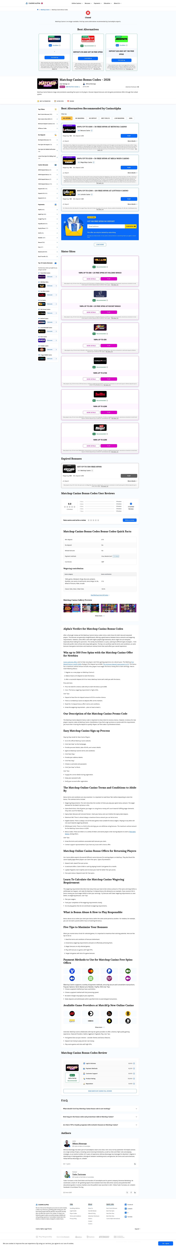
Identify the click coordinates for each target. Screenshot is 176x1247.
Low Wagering (119, 118)
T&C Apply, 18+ (97, 68)
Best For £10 (105, 118)
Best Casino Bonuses (111, 1208)
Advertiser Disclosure (93, 1216)
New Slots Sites (110, 1213)
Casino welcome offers (70, 662)
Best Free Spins (110, 1211)
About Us (90, 1208)
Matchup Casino (45, 9)
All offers (67, 118)
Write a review (129, 520)
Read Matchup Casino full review (99, 595)
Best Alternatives (45, 101)
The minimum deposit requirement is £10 (116, 664)
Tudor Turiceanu (79, 1174)
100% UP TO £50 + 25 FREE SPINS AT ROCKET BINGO (100, 306)
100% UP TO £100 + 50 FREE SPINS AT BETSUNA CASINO (102, 127)
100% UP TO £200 (100, 406)
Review (72, 101)
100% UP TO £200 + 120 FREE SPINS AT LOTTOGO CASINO (102, 190)
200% (130, 118)
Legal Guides (73, 1211)
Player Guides (73, 1213)
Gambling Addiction (75, 1208)
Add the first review (72, 87)
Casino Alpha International (113, 1218)
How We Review (92, 1211)
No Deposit (93, 118)
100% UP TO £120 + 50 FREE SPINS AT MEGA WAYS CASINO (103, 158)
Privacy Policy (73, 1218)
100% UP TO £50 (100, 339)
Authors (90, 1218)
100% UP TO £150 (100, 373)
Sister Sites (60, 101)
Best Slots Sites (110, 1216)
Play (129, 136)
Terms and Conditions (75, 1216)
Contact (90, 1221)
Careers (90, 1223)
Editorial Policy (92, 1213)
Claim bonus (130, 226)
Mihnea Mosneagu (91, 84)
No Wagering (79, 118)
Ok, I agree (165, 1243)
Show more (98, 616)
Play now (54, 57)
